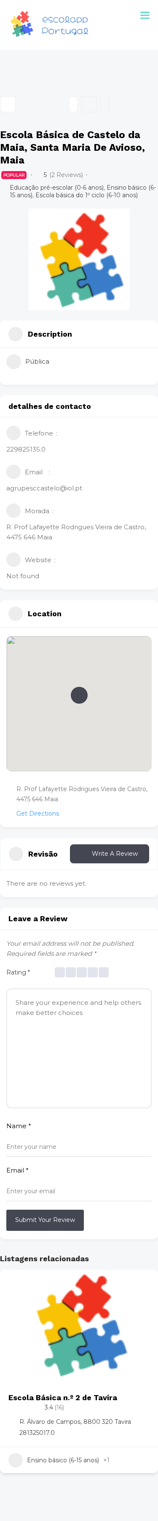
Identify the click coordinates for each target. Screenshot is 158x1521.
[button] (79, 695)
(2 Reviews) (66, 175)
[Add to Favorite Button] (143, 1284)
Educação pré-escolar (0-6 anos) (57, 187)
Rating (18, 972)
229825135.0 (26, 449)
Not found (22, 576)
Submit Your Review (45, 1220)
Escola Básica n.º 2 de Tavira (62, 1397)
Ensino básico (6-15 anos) (63, 1460)
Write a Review (115, 853)
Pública (37, 361)
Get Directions (37, 813)
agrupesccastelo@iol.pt (44, 488)
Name (18, 1126)
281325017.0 (37, 1433)
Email (17, 1170)
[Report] (105, 104)
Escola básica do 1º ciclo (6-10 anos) (86, 195)
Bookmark (89, 104)
